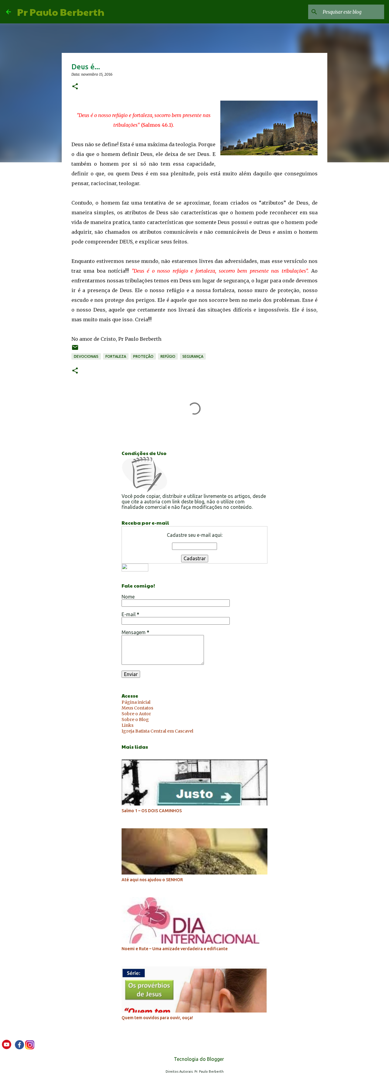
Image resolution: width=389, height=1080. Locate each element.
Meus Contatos (137, 708)
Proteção (143, 356)
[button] (75, 87)
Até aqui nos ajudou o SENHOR (152, 879)
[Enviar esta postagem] (75, 350)
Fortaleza (115, 356)
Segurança (192, 356)
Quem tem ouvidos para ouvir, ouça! (157, 1017)
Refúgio (167, 356)
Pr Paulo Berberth (60, 12)
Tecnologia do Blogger (198, 1059)
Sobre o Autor (136, 713)
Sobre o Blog (135, 719)
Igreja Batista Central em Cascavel (157, 731)
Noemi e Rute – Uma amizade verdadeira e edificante (175, 948)
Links (127, 725)
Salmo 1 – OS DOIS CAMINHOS (152, 810)
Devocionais (86, 356)
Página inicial (136, 702)
